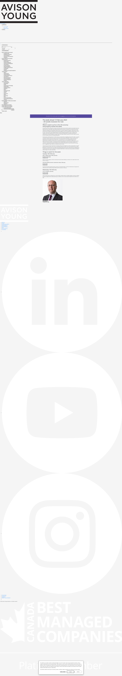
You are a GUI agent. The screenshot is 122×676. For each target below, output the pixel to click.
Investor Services (4, 71)
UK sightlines (62, 116)
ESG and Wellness (7, 55)
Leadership (5, 57)
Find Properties (4, 225)
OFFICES (3, 29)
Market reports (6, 102)
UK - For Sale (6, 26)
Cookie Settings (4, 598)
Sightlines (5, 101)
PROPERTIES (4, 24)
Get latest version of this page (6, 599)
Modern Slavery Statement (6, 597)
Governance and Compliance (8, 56)
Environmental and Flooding (8, 85)
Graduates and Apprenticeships (9, 108)
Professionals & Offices (5, 224)
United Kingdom (2, 23)
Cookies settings (63, 671)
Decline (78, 671)
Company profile (6, 53)
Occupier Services (5, 59)
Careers (3, 106)
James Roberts (45, 200)
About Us (3, 52)
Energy (5, 84)
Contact (3, 105)
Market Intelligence (5, 100)
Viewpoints (5, 103)
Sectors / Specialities (5, 81)
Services (3, 58)
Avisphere (3, 596)
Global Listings (6, 28)
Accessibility (4, 229)
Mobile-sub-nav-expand (9, 52)
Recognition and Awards (8, 54)
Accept (70, 671)
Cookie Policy (54, 667)
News (3, 104)
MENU (1, 112)
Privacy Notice (4, 595)
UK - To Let (5, 27)
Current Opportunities (7, 107)
